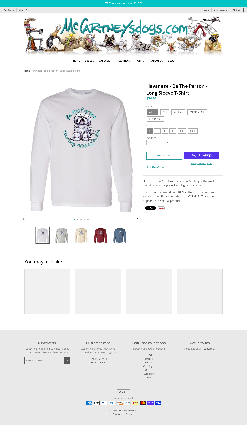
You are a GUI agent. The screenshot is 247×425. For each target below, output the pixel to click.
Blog (149, 377)
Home (27, 71)
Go (67, 360)
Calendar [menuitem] (105, 60)
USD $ (22, 9)
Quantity (151, 138)
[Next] (137, 219)
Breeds (149, 358)
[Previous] (24, 219)
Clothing (147, 366)
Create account (220, 10)
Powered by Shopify (123, 414)
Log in (206, 10)
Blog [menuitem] (171, 60)
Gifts (147, 370)
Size (148, 126)
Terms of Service (98, 358)
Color (149, 106)
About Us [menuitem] (157, 60)
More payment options (201, 163)
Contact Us (209, 348)
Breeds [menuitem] (89, 60)
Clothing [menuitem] (124, 60)
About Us (149, 373)
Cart (238, 10)
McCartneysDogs (128, 410)
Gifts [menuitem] (140, 60)
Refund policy (98, 362)
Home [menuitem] (76, 60)
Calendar (147, 362)
